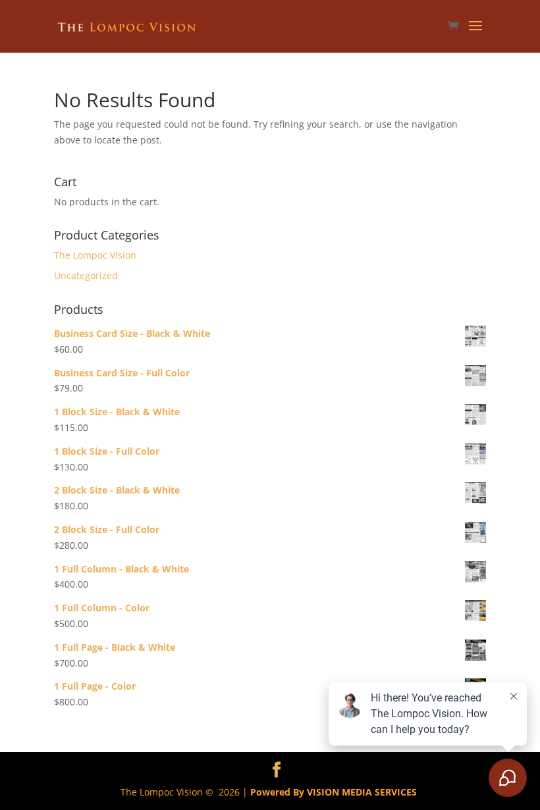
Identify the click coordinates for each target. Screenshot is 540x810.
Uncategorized (86, 275)
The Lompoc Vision (95, 255)
